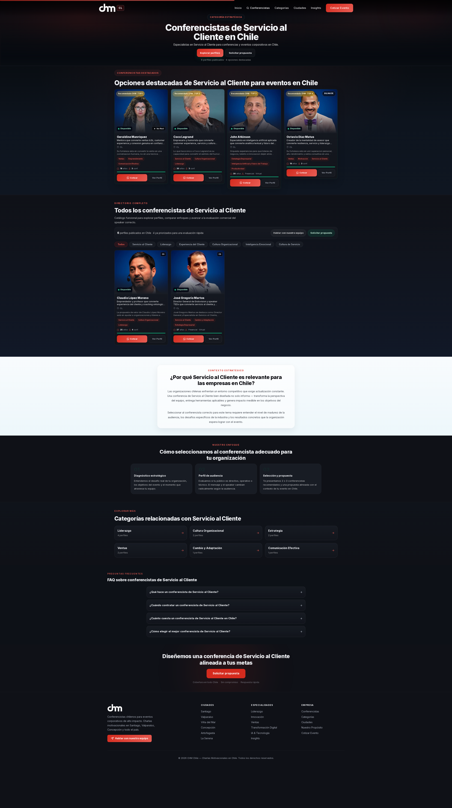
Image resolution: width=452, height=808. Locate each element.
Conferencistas (260, 8)
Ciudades (300, 8)
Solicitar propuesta (240, 52)
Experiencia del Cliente (191, 244)
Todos (121, 244)
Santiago (206, 711)
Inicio (238, 8)
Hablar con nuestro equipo (288, 233)
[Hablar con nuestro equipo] (442, 787)
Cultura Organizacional (225, 244)
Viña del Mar (208, 722)
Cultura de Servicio (289, 244)
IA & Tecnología (260, 732)
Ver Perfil (157, 178)
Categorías (282, 8)
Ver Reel (160, 129)
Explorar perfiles (210, 52)
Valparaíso (207, 716)
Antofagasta (208, 732)
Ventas (255, 722)
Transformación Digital (264, 727)
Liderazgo (165, 244)
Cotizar (134, 178)
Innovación (257, 716)
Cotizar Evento (339, 8)
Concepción (208, 727)
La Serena (207, 738)
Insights (316, 8)
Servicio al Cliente (142, 244)
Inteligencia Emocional (258, 244)
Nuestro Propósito (312, 727)
